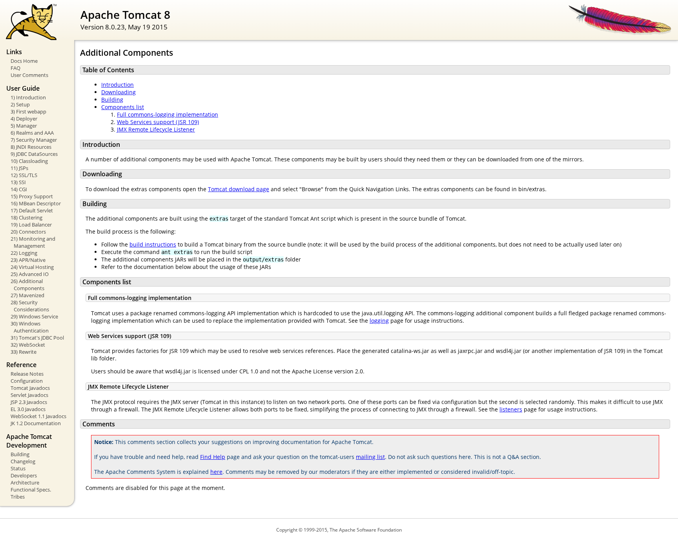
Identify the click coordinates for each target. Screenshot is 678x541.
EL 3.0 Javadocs (28, 409)
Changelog (23, 461)
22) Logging (24, 252)
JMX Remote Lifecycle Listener (156, 129)
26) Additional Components (27, 285)
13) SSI (18, 182)
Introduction (117, 84)
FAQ (15, 67)
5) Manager (24, 125)
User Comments (29, 75)
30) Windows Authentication (30, 327)
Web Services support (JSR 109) (158, 122)
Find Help (212, 457)
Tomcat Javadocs (30, 387)
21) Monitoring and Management (33, 242)
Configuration (27, 380)
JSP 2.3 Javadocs (29, 402)
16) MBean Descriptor (36, 203)
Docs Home (24, 60)
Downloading (118, 92)
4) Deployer (24, 118)
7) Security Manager (34, 139)
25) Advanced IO (30, 274)
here (216, 471)
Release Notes (27, 373)
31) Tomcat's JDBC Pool (37, 337)
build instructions (152, 244)
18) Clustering (26, 217)
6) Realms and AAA (32, 132)
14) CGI (19, 189)
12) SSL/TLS (24, 175)
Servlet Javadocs (29, 394)
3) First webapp (28, 111)
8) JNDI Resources (31, 146)
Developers (24, 475)
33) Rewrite (23, 351)
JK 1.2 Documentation (36, 423)
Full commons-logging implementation (167, 114)
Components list (122, 107)
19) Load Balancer (31, 224)
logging (379, 320)
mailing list (370, 457)
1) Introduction (28, 97)
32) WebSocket (28, 344)
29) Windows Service (34, 316)
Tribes (18, 496)
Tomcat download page (238, 189)
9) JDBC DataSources (34, 153)
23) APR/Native (28, 259)
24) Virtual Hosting (32, 266)
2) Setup (20, 104)
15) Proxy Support (32, 196)
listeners (510, 409)
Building (20, 454)
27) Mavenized (27, 295)
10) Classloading (29, 160)
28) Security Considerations (30, 306)
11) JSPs (19, 168)
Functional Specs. (31, 489)
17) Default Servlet (32, 210)
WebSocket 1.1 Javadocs (38, 416)
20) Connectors (28, 231)
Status (18, 468)
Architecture (25, 482)
